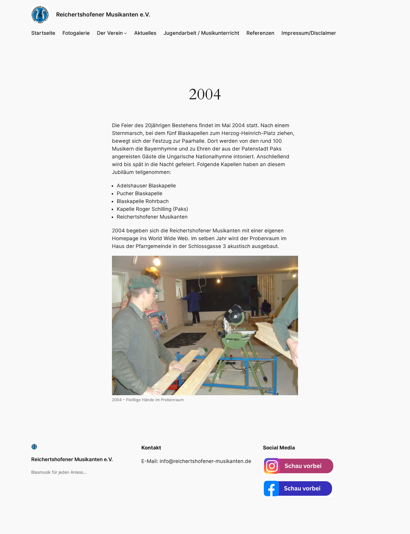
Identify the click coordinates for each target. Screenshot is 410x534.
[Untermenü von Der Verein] (125, 32)
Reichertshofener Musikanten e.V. (103, 14)
